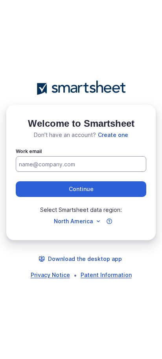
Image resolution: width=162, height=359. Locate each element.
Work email (29, 151)
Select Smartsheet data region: (81, 209)
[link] (113, 135)
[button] (81, 189)
